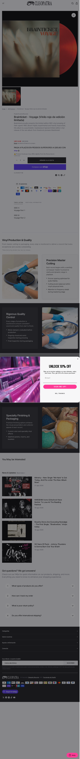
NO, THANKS (59, 393)
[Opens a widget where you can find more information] (70, 755)
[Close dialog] (77, 359)
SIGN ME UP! (59, 386)
